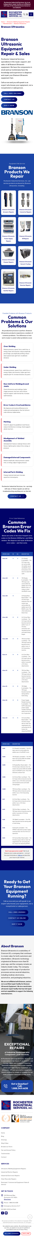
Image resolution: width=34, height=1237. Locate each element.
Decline (26, 1233)
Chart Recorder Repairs (8, 1179)
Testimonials (5, 1153)
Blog (2, 1136)
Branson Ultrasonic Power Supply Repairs (8, 238)
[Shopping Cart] (27, 14)
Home (3, 1133)
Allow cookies (12, 1233)
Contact (4, 1157)
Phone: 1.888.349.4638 (11, 1202)
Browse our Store (6, 1146)
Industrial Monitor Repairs (9, 1172)
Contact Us (9, 99)
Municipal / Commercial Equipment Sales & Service (15, 1183)
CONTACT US (16, 496)
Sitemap (4, 1140)
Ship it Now (9, 105)
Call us (20, 855)
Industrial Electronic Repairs (10, 1175)
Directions (7, 1199)
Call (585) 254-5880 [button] (12, 93)
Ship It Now (4, 1143)
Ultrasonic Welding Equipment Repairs (13, 1168)
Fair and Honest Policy (8, 1150)
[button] (24, 14)
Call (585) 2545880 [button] (17, 912)
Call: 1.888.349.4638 (20, 1087)
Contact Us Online (17, 918)
